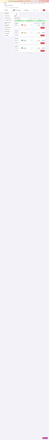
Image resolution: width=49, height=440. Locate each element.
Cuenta (43, 3)
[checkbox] (9, 18)
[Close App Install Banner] (47, 1)
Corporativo (28, 3)
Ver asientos (42, 27)
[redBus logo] (5, 3)
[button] (13, 10)
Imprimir (33, 3)
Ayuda (40, 3)
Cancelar (37, 3)
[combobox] (9, 10)
